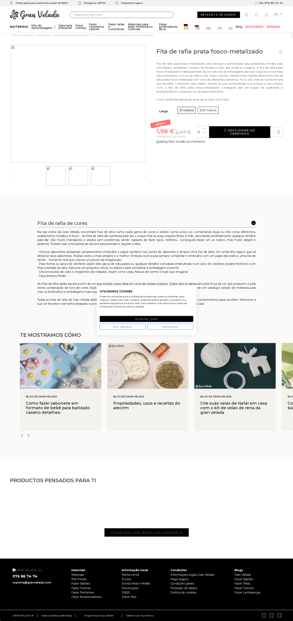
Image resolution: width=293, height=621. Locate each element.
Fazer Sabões (80, 583)
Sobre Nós (129, 597)
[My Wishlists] (247, 15)
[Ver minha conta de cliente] (257, 15)
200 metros (208, 110)
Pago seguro (179, 579)
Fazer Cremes (81, 588)
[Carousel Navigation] (156, 435)
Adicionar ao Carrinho (241, 132)
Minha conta (130, 575)
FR (220, 28)
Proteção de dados (183, 588)
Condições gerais (182, 583)
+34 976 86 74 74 (270, 3)
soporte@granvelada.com (32, 582)
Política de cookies (183, 592)
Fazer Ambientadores (86, 597)
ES (231, 28)
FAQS (126, 592)
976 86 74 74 (25, 576)
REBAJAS (273, 27)
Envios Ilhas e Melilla (136, 583)
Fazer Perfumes (82, 592)
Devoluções (130, 588)
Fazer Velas (242, 583)
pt (276, 15)
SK (198, 28)
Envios (126, 579)
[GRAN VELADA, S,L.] (40, 15)
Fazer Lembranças (247, 592)
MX (208, 28)
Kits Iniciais (79, 579)
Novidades (254, 27)
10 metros (186, 110)
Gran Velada (242, 575)
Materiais (77, 575)
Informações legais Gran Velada (192, 575)
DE (186, 28)
